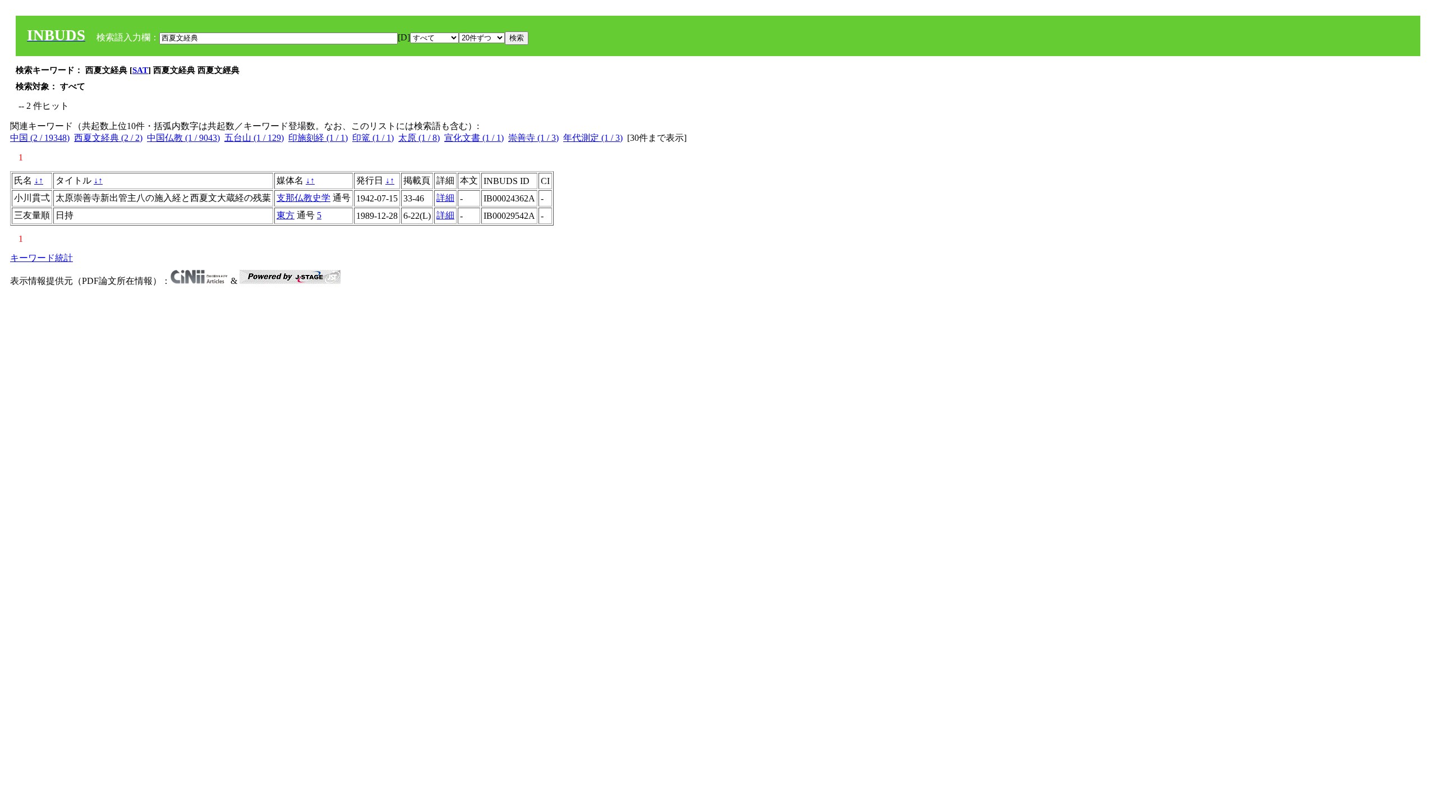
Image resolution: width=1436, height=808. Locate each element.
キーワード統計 (41, 258)
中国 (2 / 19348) (40, 138)
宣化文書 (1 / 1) (474, 138)
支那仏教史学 (303, 198)
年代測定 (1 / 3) (593, 138)
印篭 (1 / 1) (373, 138)
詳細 (445, 198)
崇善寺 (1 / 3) (533, 138)
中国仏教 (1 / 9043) (183, 138)
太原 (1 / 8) (419, 138)
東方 (285, 215)
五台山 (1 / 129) (254, 138)
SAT (140, 70)
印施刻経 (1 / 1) (318, 138)
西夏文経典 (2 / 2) (108, 138)
